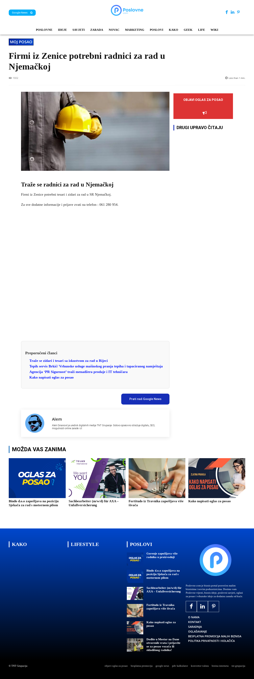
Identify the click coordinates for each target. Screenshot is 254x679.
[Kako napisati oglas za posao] (216, 478)
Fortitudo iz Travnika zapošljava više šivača (160, 606)
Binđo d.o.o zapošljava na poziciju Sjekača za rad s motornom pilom (34, 503)
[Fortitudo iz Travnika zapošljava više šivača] (157, 478)
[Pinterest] (238, 12)
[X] (57, 398)
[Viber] (84, 398)
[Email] (93, 398)
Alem (57, 419)
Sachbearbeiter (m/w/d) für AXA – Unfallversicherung (94, 503)
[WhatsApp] (75, 398)
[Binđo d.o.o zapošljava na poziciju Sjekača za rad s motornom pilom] (37, 478)
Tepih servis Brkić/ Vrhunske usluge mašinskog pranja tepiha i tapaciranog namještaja (96, 366)
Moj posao (21, 41)
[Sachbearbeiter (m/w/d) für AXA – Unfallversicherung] (97, 478)
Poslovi (141, 544)
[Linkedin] (232, 12)
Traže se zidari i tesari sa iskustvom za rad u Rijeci (68, 361)
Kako (19, 544)
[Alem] (36, 423)
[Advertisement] (95, 272)
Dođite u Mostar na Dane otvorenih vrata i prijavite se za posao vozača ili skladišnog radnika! (163, 645)
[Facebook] (227, 12)
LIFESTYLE (85, 544)
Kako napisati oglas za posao (51, 377)
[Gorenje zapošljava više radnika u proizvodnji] (135, 559)
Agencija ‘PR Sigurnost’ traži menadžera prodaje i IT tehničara (78, 372)
